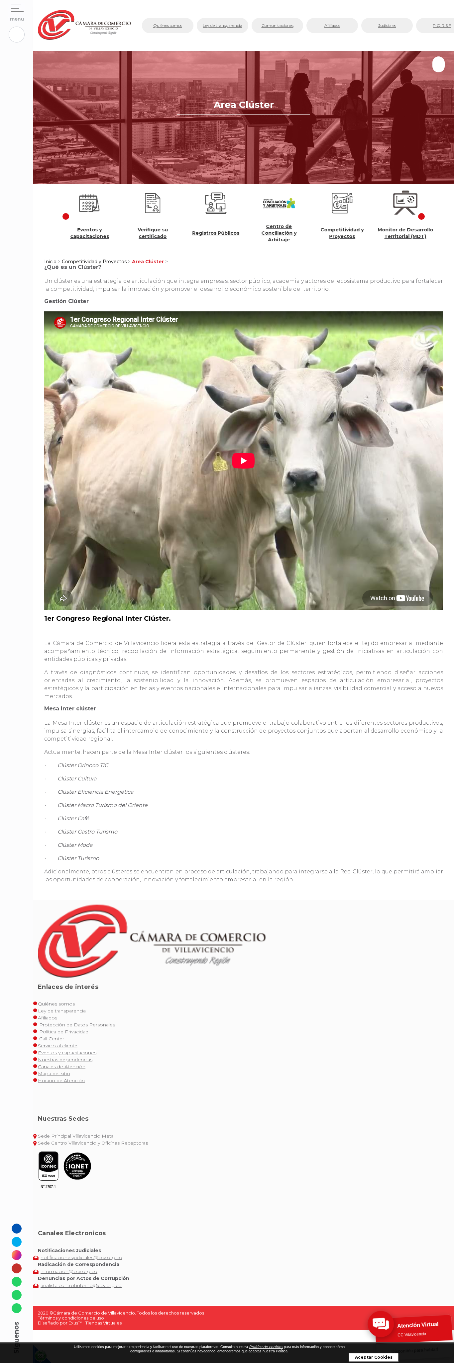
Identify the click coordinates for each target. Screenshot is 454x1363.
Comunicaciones (277, 25)
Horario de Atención (61, 1080)
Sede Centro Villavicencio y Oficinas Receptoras (93, 1143)
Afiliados (47, 1018)
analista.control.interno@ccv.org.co (81, 1285)
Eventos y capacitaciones (67, 1053)
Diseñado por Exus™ (60, 1322)
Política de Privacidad (63, 1032)
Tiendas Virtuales (103, 1322)
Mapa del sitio (54, 1074)
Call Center (51, 1039)
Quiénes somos (56, 1004)
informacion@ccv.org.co (69, 1271)
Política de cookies (266, 1346)
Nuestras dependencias (65, 1060)
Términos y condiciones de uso (71, 1318)
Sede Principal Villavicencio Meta (76, 1136)
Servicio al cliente (57, 1046)
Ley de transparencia (62, 1011)
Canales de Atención (61, 1067)
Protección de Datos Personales (77, 1025)
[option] (86, 216)
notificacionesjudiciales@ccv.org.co (81, 1257)
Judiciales (387, 25)
